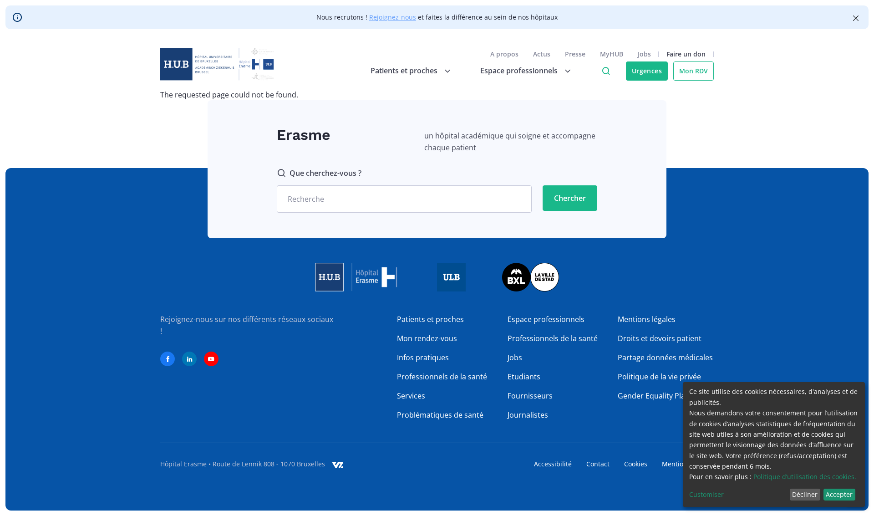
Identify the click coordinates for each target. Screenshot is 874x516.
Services (411, 396)
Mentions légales (647, 319)
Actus (541, 54)
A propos (504, 54)
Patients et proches (430, 319)
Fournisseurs (530, 396)
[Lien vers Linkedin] (189, 359)
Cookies (635, 464)
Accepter (839, 494)
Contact (598, 464)
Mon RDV (693, 70)
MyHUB (611, 54)
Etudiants (524, 377)
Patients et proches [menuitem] (404, 71)
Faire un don (686, 54)
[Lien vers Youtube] (211, 359)
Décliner (805, 494)
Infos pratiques (423, 358)
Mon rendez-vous (427, 338)
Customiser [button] (706, 494)
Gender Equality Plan (654, 396)
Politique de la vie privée (659, 377)
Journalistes (528, 415)
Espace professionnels (546, 319)
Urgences (647, 70)
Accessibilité (553, 464)
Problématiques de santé (440, 415)
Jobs (644, 54)
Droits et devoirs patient (659, 338)
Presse (575, 54)
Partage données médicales (665, 358)
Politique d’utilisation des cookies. (804, 476)
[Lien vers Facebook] (167, 359)
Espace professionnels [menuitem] (519, 71)
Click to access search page (606, 71)
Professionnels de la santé (442, 377)
